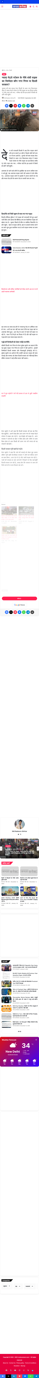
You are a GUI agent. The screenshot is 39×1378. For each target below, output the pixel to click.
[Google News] (19, 605)
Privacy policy (20, 1363)
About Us (5, 1363)
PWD (18, 593)
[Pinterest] (15, 106)
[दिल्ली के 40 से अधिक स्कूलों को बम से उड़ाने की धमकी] (29, 871)
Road (34, 593)
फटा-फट (8, 847)
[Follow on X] (14, 98)
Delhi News (12, 590)
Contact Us (12, 1363)
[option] (19, 848)
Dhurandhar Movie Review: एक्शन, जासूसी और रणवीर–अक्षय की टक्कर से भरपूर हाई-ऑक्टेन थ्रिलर (25, 999)
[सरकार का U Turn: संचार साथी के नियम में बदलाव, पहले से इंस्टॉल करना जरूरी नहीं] (6, 1016)
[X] (11, 106)
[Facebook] (7, 106)
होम (4, 70)
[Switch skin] (33, 7)
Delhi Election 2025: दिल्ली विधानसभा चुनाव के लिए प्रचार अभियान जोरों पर (10, 899)
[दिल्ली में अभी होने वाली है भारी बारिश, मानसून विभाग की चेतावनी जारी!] (26, 510)
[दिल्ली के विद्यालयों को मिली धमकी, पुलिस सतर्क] (10, 871)
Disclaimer (17, 1366)
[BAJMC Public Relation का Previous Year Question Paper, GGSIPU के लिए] (6, 975)
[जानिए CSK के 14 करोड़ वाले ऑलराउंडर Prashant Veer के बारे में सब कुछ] (6, 983)
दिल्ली (10, 70)
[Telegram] (28, 106)
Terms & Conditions (30, 1363)
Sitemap (23, 1366)
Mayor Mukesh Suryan (23, 590)
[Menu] (2, 7)
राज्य (7, 70)
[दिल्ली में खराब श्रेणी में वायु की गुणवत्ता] (6, 241)
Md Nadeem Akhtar (9, 98)
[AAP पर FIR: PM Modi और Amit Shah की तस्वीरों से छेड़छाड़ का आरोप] (29, 891)
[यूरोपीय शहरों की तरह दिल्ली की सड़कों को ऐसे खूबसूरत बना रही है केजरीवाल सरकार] (9, 530)
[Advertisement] (19, 30)
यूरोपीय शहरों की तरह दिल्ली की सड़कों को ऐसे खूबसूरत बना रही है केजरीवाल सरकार (9, 537)
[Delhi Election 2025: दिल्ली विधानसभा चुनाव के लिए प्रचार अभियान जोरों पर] (10, 891)
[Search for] (37, 7)
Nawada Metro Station (8, 593)
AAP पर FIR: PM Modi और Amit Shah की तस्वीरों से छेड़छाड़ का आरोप (29, 899)
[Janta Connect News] (19, 6)
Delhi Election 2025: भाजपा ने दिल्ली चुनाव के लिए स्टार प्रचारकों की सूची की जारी (19, 853)
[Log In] (30, 7)
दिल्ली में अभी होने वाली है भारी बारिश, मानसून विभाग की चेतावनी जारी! (26, 517)
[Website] (18, 834)
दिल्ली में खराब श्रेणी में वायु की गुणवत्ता (21, 240)
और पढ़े (19, 598)
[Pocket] (15, 612)
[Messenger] (19, 106)
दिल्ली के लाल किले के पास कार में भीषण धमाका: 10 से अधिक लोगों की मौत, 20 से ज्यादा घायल (9, 517)
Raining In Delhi (25, 593)
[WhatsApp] (24, 106)
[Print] (32, 106)
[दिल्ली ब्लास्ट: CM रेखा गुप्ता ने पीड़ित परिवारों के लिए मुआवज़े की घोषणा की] (6, 1024)
